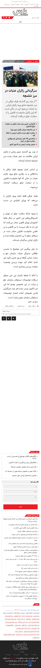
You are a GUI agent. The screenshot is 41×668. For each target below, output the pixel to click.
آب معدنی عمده (19, 632)
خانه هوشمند (36, 638)
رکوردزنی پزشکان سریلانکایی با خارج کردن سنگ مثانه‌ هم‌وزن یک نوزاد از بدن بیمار (21, 582)
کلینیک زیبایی (29, 613)
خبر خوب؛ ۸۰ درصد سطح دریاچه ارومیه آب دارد (23, 593)
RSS (21, 652)
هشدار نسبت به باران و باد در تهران (27, 565)
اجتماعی (29, 61)
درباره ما (34, 654)
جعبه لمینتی (18, 625)
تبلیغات (26, 654)
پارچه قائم (28, 619)
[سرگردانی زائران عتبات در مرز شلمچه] (14, 318)
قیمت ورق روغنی (35, 628)
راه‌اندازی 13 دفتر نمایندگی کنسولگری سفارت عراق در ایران (21, 140)
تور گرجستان (19, 635)
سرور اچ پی (36, 616)
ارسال (20, 507)
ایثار (22, 4)
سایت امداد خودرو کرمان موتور (31, 632)
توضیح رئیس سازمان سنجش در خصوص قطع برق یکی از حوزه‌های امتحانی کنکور (20, 551)
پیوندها (8, 654)
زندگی (37, 4)
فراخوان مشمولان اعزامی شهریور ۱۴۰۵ (26, 571)
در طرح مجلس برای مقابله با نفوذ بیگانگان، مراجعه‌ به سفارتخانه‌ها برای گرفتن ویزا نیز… (21, 588)
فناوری (26, 4)
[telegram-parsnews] (8, 17)
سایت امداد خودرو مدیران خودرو (31, 635)
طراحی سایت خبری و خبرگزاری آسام (18, 664)
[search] (38, 17)
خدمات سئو (36, 613)
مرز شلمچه (21, 306)
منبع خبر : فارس (33, 302)
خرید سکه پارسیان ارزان (11, 622)
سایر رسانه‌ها (34, 452)
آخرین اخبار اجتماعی (32, 515)
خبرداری (23, 613)
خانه (36, 61)
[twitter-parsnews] (6, 17)
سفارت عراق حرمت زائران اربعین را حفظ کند (20, 134)
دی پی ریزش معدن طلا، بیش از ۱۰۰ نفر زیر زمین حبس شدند (21, 560)
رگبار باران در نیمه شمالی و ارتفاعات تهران (25, 547)
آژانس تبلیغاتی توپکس (9, 635)
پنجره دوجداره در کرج (27, 616)
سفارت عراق (32, 306)
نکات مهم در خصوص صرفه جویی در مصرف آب (20, 471)
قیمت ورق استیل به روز (10, 619)
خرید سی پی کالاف (23, 622)
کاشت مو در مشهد (7, 613)
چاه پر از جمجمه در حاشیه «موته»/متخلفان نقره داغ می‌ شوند (20, 539)
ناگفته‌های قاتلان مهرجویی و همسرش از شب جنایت (21, 457)
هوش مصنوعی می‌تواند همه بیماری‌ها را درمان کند (22, 575)
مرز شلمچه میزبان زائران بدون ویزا (23, 130)
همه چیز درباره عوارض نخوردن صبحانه (23, 467)
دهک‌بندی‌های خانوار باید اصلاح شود (26, 578)
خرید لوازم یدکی (9, 616)
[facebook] (4, 318)
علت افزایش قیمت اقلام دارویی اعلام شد (25, 528)
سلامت (32, 4)
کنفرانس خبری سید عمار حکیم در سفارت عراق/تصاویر (20, 125)
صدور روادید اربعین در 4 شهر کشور (22, 144)
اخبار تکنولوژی (17, 616)
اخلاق (17, 4)
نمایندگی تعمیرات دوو (33, 622)
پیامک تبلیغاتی (35, 619)
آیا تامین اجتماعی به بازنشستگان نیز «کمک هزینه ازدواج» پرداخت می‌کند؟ (20, 520)
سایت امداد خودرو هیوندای (23, 628)
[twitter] (9, 318)
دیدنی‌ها (7, 4)
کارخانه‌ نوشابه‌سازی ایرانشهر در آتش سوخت (24, 534)
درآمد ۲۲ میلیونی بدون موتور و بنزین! (26, 556)
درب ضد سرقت (21, 619)
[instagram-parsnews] (4, 17)
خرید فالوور (24, 625)
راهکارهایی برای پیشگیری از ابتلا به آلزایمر (22, 462)
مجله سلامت (16, 613)
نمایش (36, 604)
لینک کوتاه (6, 311)
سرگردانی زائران (9, 306)
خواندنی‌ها (36, 6)
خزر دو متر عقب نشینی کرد (29, 568)
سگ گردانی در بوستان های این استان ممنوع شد (23, 524)
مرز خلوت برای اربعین (33, 625)
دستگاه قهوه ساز (10, 625)
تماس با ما (17, 654)
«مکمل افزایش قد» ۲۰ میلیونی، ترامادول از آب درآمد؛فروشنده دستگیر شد (21, 597)
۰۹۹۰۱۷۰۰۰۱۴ (17, 610)
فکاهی (13, 4)
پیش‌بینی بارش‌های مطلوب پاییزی (27, 531)
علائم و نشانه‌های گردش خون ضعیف (24, 475)
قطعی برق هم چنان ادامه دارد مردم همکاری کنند (22, 543)
